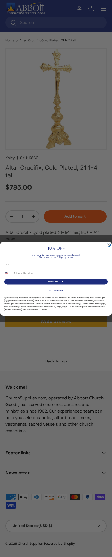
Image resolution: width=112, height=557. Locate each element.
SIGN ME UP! (56, 281)
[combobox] (8, 273)
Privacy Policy (30, 309)
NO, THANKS (56, 290)
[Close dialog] (109, 245)
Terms (44, 309)
